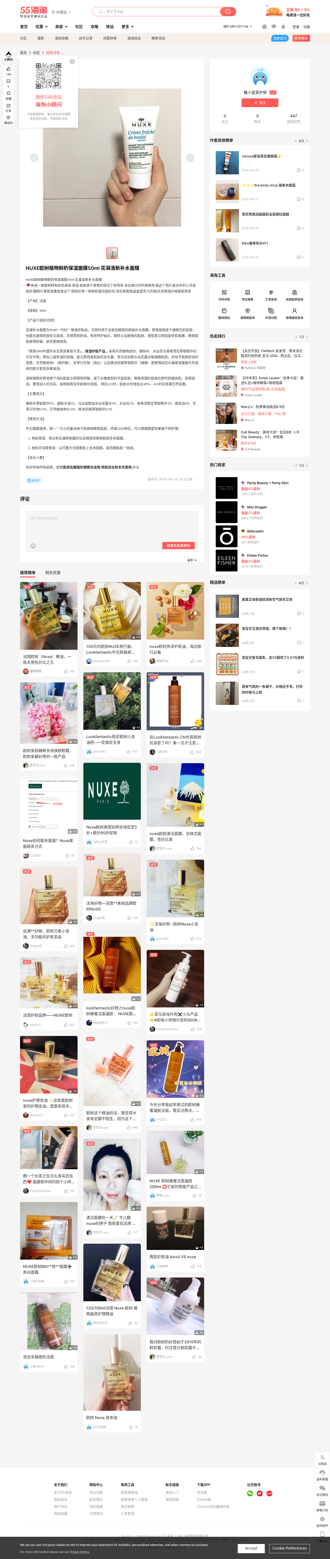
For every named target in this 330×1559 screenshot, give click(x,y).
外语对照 (271, 318)
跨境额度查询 (294, 318)
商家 (59, 26)
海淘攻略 (61, 38)
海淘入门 (172, 1492)
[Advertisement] (260, 750)
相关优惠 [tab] (53, 572)
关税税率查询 (294, 299)
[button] (61, 12)
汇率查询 (271, 299)
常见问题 (96, 1492)
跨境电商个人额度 (134, 1499)
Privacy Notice (79, 1552)
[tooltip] (48, 92)
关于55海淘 (63, 1492)
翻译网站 (224, 318)
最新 (40, 38)
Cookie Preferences (290, 1548)
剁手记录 (86, 38)
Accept (251, 1548)
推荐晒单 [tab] (28, 572)
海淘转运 (134, 38)
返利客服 (96, 1506)
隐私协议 (60, 1499)
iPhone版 (204, 1499)
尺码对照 (224, 299)
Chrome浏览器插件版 (213, 1506)
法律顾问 (96, 1513)
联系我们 (96, 1499)
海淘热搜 (172, 1499)
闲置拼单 (110, 38)
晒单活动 (158, 38)
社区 (23, 38)
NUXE (36, 480)
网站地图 (60, 1513)
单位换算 (247, 299)
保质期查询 (247, 318)
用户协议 (60, 1506)
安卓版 (202, 1492)
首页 (23, 53)
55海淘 (34, 12)
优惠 (39, 26)
